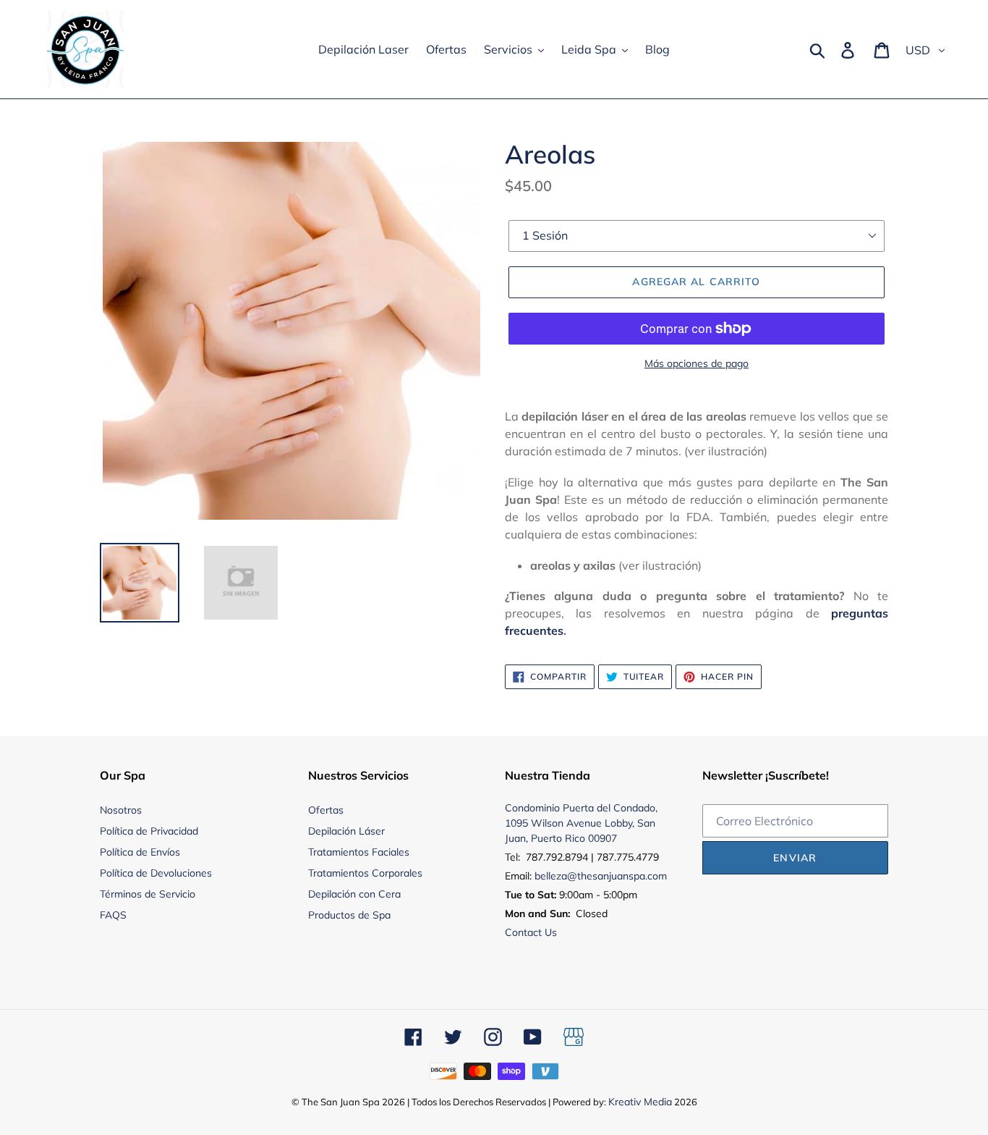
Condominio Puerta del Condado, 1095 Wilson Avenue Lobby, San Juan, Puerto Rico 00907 (581, 823)
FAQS (113, 914)
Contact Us (531, 932)
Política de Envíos (140, 851)
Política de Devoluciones (156, 872)
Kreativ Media (640, 1101)
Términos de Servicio (147, 893)
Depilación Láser (346, 830)
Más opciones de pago (696, 363)
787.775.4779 (628, 857)
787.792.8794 (557, 857)
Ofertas (326, 810)
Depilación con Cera (354, 893)
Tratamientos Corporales (365, 872)
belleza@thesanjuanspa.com (601, 875)
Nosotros (121, 810)
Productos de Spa (349, 914)
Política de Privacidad (149, 830)
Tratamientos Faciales (358, 851)
